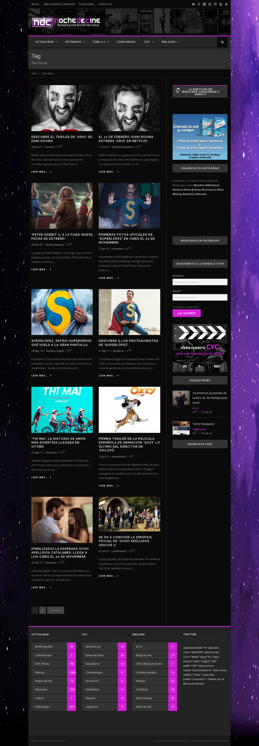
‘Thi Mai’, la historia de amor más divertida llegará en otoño (58, 442)
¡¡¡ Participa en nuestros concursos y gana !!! (200, 92)
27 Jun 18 (104, 248)
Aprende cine (93, 646)
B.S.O (195, 408)
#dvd (220, 189)
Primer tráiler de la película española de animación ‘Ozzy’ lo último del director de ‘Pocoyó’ (129, 444)
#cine (187, 189)
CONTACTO (105, 4)
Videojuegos (42, 706)
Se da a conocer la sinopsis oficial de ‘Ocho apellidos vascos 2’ (125, 541)
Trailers (39, 698)
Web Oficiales (144, 698)
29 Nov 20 (36, 244)
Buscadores (92, 663)
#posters (199, 185)
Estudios (90, 698)
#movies (201, 194)
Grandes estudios (146, 672)
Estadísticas (92, 689)
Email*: (177, 291)
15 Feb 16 (206, 433)
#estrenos (189, 194)
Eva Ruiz (49, 147)
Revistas (140, 681)
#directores (213, 185)
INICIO (35, 4)
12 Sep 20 (206, 412)
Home (34, 73)
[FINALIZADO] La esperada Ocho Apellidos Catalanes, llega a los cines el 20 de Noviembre (60, 552)
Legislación (92, 706)
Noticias (39, 672)
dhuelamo (117, 248)
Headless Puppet (55, 351)
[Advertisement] (180, 25)
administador (118, 456)
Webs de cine (144, 706)
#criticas (196, 189)
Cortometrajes (43, 655)
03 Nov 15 (36, 562)
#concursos (209, 189)
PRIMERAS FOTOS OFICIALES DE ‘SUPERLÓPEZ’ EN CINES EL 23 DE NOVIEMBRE (127, 238)
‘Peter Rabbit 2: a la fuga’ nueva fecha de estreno (62, 237)
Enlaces (168, 41)
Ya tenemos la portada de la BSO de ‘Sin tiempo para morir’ (210, 398)
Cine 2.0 (99, 41)
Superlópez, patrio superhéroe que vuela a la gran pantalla (61, 343)
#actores (178, 189)
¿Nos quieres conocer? (59, 4)
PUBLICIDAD (86, 4)
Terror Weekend (203, 424)
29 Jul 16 (103, 456)
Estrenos (73, 41)
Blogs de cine (144, 655)
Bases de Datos (95, 655)
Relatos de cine (43, 681)
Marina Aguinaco (55, 244)
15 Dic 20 (104, 147)
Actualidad (44, 41)
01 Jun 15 (104, 551)
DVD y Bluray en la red (149, 663)
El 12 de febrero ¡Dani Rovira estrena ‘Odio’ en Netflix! (126, 139)
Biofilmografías (44, 646)
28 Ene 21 (36, 147)
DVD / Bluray (42, 663)
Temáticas (199, 429)
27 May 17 (37, 452)
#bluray (177, 194)
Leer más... (40, 171)
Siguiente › (56, 610)
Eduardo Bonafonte (122, 147)
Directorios (92, 681)
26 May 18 (37, 351)
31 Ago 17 (104, 351)
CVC (147, 41)
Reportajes (41, 689)
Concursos (126, 41)
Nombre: (178, 276)
